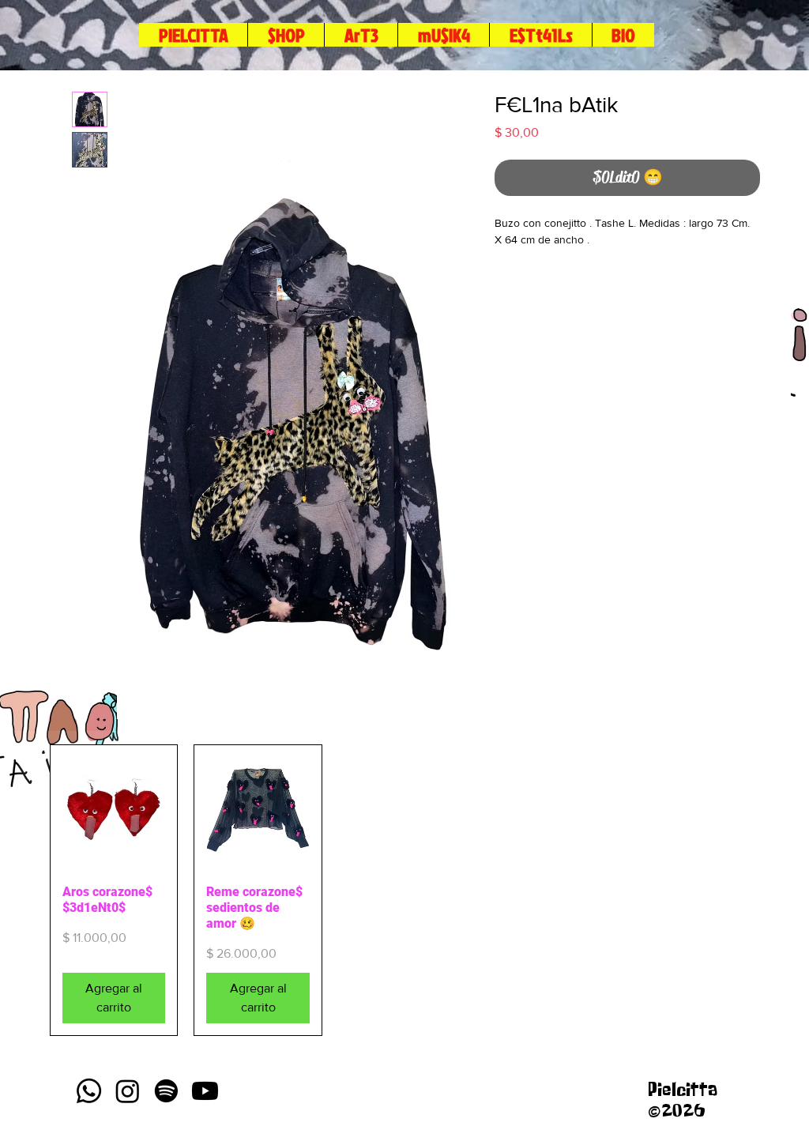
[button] (540, 35)
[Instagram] (127, 1090)
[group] (402, 890)
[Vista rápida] (114, 808)
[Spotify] (166, 1090)
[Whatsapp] (88, 1090)
